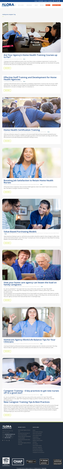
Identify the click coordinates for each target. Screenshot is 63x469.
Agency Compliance (7, 131)
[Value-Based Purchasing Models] (31, 214)
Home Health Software (38, 431)
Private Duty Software (37, 449)
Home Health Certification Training (22, 129)
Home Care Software (37, 433)
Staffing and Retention (31, 131)
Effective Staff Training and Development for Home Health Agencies (30, 78)
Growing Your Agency (23, 131)
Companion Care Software (38, 452)
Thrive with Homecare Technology (41, 233)
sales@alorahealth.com (10, 434)
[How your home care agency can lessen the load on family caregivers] (31, 265)
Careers (45, 1)
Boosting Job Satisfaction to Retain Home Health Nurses (28, 181)
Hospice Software (36, 438)
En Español (50, 1)
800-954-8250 (9, 436)
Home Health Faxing (37, 445)
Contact (36, 1)
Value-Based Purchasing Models (20, 231)
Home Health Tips (7, 59)
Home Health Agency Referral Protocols (24, 443)
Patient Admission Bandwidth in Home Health (24, 437)
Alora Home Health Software (17, 59)
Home (34, 430)
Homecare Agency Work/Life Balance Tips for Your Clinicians (29, 340)
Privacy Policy (44, 468)
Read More (7, 68)
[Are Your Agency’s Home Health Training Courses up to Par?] (31, 37)
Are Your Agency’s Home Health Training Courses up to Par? (30, 56)
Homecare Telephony (37, 447)
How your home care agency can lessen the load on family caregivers (30, 283)
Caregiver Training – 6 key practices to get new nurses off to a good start (31, 391)
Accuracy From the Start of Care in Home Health (24, 434)
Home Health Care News (24, 286)
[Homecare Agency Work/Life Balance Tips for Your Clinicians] (31, 322)
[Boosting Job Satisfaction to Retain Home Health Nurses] (31, 163)
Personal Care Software (38, 450)
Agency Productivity (15, 131)
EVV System (35, 443)
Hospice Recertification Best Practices (24, 440)
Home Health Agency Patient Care (24, 431)
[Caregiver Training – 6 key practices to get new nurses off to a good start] (31, 373)
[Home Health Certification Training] (31, 112)
